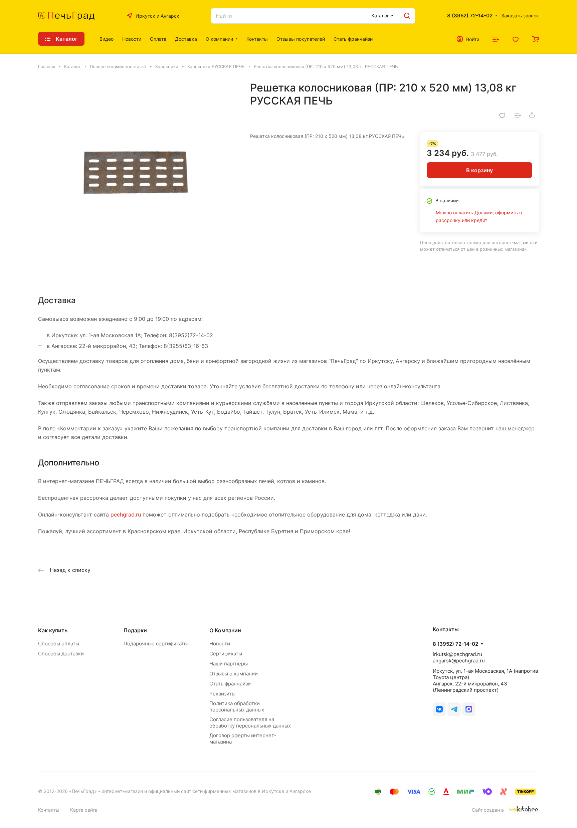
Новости (219, 643)
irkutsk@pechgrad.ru (457, 654)
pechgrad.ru (126, 514)
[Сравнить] (518, 115)
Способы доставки (61, 653)
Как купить (52, 630)
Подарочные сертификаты (156, 643)
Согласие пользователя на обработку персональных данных (250, 722)
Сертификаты (225, 653)
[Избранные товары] (516, 38)
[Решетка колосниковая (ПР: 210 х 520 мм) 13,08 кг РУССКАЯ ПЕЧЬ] (137, 180)
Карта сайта (84, 810)
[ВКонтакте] (439, 709)
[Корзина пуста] (535, 38)
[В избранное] (502, 115)
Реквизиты (222, 693)
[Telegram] (454, 709)
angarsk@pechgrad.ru (459, 660)
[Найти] (407, 16)
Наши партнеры (228, 663)
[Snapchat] (468, 709)
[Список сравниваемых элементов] (496, 38)
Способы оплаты (58, 643)
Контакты (48, 810)
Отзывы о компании (233, 673)
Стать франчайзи (230, 683)
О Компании (225, 630)
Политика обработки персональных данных (236, 706)
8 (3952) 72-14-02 (470, 16)
